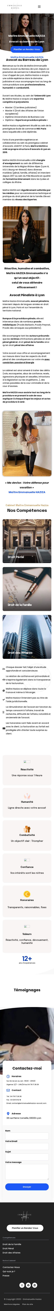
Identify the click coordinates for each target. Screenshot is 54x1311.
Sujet (8, 1151)
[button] (39, 6)
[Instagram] (21, 1285)
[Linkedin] (34, 1285)
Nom (7, 1130)
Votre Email (11, 1141)
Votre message (13, 1162)
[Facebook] (28, 1285)
